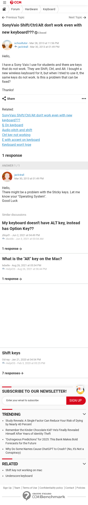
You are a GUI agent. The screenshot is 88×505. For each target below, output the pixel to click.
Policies (81, 487)
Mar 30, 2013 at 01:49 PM (44, 46)
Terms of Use (30, 487)
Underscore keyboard (19, 475)
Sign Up (7, 487)
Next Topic (75, 17)
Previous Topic (15, 17)
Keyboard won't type (16, 145)
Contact (69, 487)
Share (11, 98)
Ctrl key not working (16, 135)
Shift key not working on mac (24, 470)
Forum (15, 9)
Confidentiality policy (51, 487)
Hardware (31, 9)
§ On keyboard (12, 125)
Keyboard (49, 9)
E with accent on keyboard (21, 140)
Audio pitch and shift (17, 130)
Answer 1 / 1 (11, 165)
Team (17, 487)
